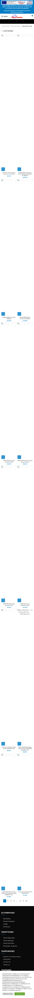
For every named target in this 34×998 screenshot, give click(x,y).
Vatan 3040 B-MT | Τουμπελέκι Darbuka (25, 318)
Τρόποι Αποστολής (8, 943)
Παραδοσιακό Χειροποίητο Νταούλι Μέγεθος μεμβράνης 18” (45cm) (25, 174)
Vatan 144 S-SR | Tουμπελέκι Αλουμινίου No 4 (25, 461)
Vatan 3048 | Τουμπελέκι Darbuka (9, 318)
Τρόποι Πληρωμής (8, 940)
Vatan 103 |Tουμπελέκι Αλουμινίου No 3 (9, 604)
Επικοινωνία (6, 926)
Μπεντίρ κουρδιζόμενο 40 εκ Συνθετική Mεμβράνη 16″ (9, 747)
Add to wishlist (14, 37)
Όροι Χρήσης (7, 918)
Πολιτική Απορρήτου (9, 921)
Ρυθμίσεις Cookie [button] (8, 994)
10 (26, 901)
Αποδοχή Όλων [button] (20, 994)
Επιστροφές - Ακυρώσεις (10, 946)
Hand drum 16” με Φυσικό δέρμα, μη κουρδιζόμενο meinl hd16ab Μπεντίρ (9, 893)
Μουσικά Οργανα (16, 26)
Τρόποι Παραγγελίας (9, 938)
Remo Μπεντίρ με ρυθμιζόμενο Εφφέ (25, 604)
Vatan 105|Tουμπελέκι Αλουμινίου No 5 (9, 461)
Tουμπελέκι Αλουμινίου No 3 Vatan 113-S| (25, 892)
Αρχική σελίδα (6, 26)
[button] (3, 169)
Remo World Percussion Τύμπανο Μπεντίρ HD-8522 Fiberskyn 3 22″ (25, 748)
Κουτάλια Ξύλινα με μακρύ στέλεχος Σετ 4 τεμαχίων (9, 173)
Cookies (5, 924)
